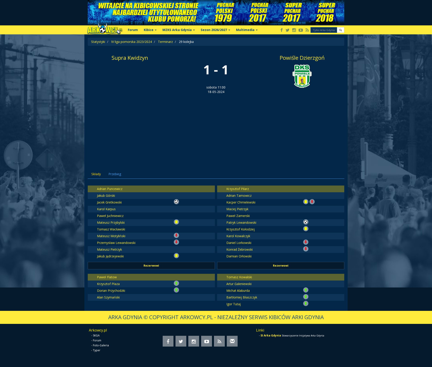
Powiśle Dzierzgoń (302, 57)
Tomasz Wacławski (111, 229)
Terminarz (165, 42)
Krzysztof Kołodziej (240, 229)
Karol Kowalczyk (238, 236)
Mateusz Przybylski (111, 222)
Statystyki (98, 42)
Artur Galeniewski (239, 284)
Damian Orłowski (239, 256)
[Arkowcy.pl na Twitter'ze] (287, 30)
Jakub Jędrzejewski (110, 256)
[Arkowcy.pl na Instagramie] (294, 30)
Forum (133, 30)
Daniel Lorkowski (238, 243)
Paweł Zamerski (238, 216)
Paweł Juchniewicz (110, 216)
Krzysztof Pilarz (237, 189)
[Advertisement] (216, 127)
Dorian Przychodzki (111, 290)
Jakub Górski (106, 195)
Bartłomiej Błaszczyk (241, 297)
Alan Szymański (108, 297)
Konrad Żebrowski (239, 249)
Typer (96, 350)
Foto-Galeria (101, 345)
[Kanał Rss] (307, 30)
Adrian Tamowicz (239, 195)
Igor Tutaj (233, 304)
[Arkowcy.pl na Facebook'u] (281, 30)
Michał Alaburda (238, 290)
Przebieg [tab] (114, 174)
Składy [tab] (96, 174)
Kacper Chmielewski (240, 202)
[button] (340, 30)
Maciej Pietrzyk (237, 209)
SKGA (96, 335)
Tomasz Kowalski (239, 277)
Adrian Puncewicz (109, 189)
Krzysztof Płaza (108, 284)
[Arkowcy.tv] (300, 30)
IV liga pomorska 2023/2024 (131, 42)
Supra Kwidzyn (130, 57)
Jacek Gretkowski (109, 202)
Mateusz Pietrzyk (109, 249)
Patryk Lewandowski (241, 222)
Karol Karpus (106, 209)
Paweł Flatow (107, 277)
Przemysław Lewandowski (116, 243)
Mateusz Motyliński (111, 236)
